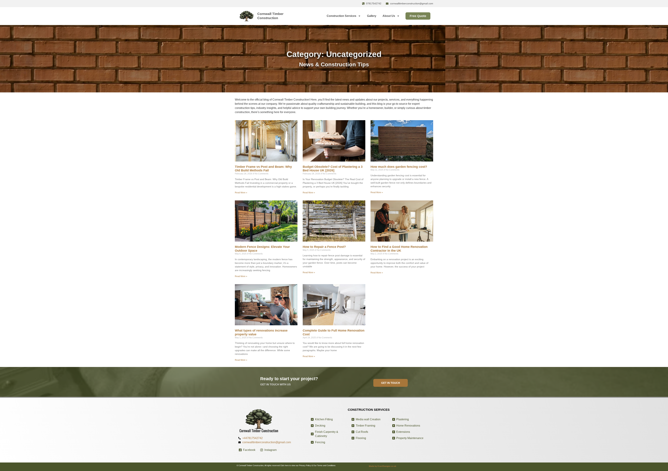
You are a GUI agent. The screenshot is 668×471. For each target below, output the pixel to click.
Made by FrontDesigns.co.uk (382, 466)
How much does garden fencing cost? (399, 166)
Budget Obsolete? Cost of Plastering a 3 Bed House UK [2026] (333, 168)
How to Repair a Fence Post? (324, 247)
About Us (389, 15)
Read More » (241, 192)
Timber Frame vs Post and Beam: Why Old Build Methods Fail (263, 168)
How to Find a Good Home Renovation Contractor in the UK (399, 248)
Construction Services (341, 15)
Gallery (371, 15)
